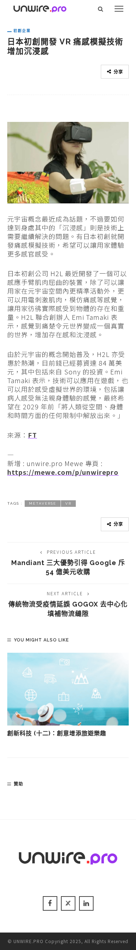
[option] (68, 695)
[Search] (100, 8)
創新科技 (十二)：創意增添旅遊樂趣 (56, 733)
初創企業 (22, 30)
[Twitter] (68, 903)
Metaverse (42, 503)
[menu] (119, 8)
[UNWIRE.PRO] (40, 7)
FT (32, 435)
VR (68, 503)
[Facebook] (50, 903)
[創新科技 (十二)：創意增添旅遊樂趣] (68, 689)
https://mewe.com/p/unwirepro (63, 472)
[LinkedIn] (86, 903)
